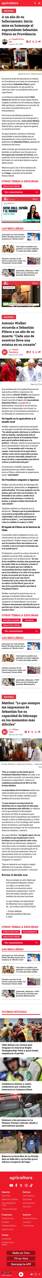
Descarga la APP (21, 1264)
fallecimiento (30, 932)
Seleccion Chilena (10, 1199)
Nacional (9, 11)
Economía (27, 1199)
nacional (29, 620)
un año (22, 402)
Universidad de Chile (9, 1204)
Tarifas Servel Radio (8, 1243)
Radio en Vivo (21, 1253)
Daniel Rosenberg (13, 350)
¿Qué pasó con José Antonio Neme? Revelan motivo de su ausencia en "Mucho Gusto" (13, 236)
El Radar (5, 1222)
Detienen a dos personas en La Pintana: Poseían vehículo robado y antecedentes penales (20, 1123)
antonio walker (11, 620)
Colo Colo (6, 1195)
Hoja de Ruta (7, 1229)
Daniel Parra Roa (16, 40)
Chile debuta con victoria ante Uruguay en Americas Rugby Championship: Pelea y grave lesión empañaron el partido (20, 1049)
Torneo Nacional (9, 1209)
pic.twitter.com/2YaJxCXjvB (23, 906)
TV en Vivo (21, 1258)
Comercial (6, 1238)
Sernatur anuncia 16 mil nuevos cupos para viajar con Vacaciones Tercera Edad (14, 260)
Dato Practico (29, 1195)
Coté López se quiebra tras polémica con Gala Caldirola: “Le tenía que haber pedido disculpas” (27, 248)
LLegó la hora (8, 1218)
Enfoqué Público (9, 1225)
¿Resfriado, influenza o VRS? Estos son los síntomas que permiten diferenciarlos (27, 272)
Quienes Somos (30, 1218)
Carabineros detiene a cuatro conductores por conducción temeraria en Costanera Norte (17, 1086)
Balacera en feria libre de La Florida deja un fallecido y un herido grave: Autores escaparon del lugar (20, 1159)
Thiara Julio (13, 730)
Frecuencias (28, 1225)
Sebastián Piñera (11, 186)
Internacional (29, 1203)
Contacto (27, 1222)
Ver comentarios (13, 192)
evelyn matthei (11, 932)
